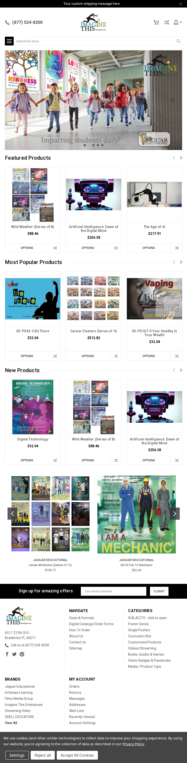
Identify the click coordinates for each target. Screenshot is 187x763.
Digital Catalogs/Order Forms (91, 624)
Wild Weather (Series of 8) (32, 227)
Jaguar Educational (20, 686)
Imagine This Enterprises (24, 705)
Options (27, 248)
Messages (77, 699)
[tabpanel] (93, 100)
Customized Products (144, 642)
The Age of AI (154, 227)
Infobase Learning (19, 692)
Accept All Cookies (77, 755)
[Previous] (14, 100)
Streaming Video (18, 711)
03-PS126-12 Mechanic (136, 565)
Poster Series (138, 624)
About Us (76, 636)
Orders (74, 686)
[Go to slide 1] (12, 514)
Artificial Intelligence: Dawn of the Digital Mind (93, 229)
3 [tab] (93, 145)
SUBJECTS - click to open (147, 618)
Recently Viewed (82, 717)
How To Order (79, 630)
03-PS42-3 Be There (32, 331)
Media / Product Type (144, 666)
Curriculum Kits (139, 636)
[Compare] (166, 22)
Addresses (77, 705)
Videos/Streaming (142, 648)
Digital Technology (32, 439)
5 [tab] (102, 145)
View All (11, 723)
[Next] (172, 100)
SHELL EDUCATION (19, 717)
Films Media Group (19, 699)
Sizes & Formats (81, 618)
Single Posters (139, 630)
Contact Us (77, 642)
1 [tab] (85, 145)
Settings (17, 755)
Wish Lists (76, 711)
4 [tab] (98, 145)
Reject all (43, 755)
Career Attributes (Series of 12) (50, 565)
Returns (75, 692)
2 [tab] (89, 145)
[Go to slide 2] (175, 514)
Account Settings (82, 723)
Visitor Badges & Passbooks (149, 660)
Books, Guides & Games (146, 654)
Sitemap (75, 648)
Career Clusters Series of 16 (93, 331)
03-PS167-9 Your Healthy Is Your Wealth (154, 333)
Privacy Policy (133, 744)
